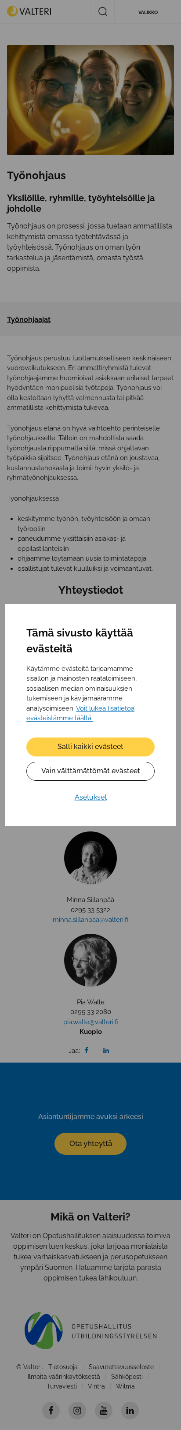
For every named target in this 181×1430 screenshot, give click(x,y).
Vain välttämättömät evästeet (90, 771)
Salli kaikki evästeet (90, 746)
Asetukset (91, 797)
